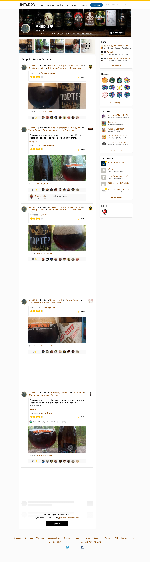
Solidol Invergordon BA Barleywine (65, 128)
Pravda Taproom (48, 307)
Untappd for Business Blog (48, 538)
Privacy (133, 538)
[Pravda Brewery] (104, 212)
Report (46, 198)
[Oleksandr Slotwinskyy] (47, 351)
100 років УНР (56, 300)
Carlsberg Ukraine (36, 68)
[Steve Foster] (55, 351)
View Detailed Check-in (44, 111)
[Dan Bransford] (55, 189)
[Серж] (51, 117)
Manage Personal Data (91, 542)
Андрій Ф (32, 65)
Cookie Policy (55, 542)
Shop (74, 5)
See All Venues (116, 197)
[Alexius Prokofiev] (68, 351)
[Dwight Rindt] (60, 189)
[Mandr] (47, 259)
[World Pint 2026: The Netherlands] (112, 87)
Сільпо (44, 215)
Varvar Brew (34, 130)
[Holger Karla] (47, 117)
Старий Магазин (48, 73)
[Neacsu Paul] (73, 117)
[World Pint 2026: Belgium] (126, 94)
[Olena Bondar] (68, 117)
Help (68, 5)
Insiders (60, 5)
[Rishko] (55, 117)
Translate (33, 142)
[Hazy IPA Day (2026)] (104, 80)
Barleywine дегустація (117, 46)
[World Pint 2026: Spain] (112, 94)
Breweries (68, 538)
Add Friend (118, 33)
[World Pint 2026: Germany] (119, 94)
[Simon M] (60, 117)
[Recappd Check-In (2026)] (126, 80)
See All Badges (116, 102)
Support (97, 538)
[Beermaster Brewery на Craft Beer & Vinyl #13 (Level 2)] (112, 80)
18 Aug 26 (31, 346)
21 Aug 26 (31, 111)
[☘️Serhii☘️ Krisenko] (77, 189)
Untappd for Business (23, 538)
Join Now (96, 5)
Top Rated (50, 5)
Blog (41, 5)
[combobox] (118, 4)
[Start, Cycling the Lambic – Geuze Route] (119, 87)
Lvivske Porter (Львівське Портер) (65, 65)
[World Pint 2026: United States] (126, 87)
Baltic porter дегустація (118, 58)
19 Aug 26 (31, 253)
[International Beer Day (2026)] (119, 80)
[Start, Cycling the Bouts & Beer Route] (104, 94)
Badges (79, 538)
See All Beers (116, 150)
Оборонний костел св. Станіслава (64, 68)
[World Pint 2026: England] (104, 87)
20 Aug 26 (31, 184)
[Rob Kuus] (64, 117)
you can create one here (69, 518)
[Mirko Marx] (68, 189)
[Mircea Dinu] (77, 117)
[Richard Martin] (43, 117)
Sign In (84, 5)
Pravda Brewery (73, 300)
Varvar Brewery (47, 145)
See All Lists (116, 66)
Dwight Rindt (40, 196)
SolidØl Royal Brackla (59, 392)
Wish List (111, 52)
